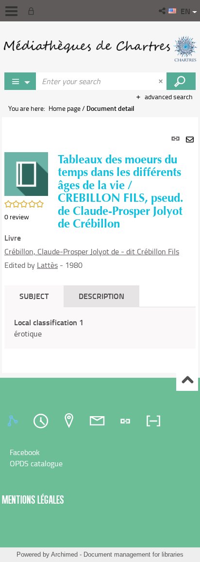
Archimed (64, 554)
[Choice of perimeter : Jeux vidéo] (20, 81)
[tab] (14, 421)
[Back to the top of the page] (187, 380)
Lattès (47, 265)
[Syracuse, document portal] (100, 49)
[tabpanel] (100, 245)
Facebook (25, 452)
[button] (163, 10)
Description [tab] (101, 295)
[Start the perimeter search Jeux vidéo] (181, 81)
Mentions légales (33, 499)
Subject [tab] (34, 295)
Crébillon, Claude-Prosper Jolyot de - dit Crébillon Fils (91, 251)
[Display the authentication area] (33, 10)
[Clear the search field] (161, 81)
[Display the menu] (11, 11)
